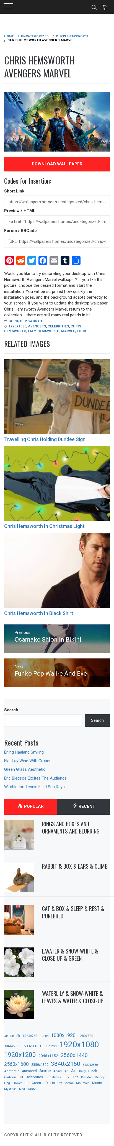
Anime (45, 1070)
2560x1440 (74, 1055)
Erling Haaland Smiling (24, 752)
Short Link (14, 191)
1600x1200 (48, 1046)
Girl (26, 1083)
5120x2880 (90, 1065)
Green (36, 1083)
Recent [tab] (86, 806)
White (31, 1089)
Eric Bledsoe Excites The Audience (35, 778)
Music (97, 1083)
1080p (44, 1036)
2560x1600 (16, 1064)
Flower (17, 1083)
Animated (29, 1071)
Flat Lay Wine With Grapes (27, 760)
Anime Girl (61, 1071)
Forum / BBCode (20, 230)
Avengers (37, 326)
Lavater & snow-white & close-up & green (70, 955)
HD (45, 1083)
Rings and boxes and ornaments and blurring (71, 827)
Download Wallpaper (57, 164)
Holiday (56, 1083)
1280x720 (85, 1036)
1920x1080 (17, 326)
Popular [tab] (33, 806)
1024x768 (30, 1036)
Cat (21, 1077)
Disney (100, 1077)
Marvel (68, 331)
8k (18, 1036)
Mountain (83, 1083)
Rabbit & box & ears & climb (75, 866)
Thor (81, 331)
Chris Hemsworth (25, 321)
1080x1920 (63, 1035)
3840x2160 (65, 1063)
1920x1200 (20, 1055)
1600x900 (29, 1046)
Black (92, 1071)
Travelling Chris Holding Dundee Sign (45, 439)
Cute (75, 1077)
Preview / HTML (19, 210)
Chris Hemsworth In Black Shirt (38, 613)
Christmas (53, 1077)
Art (74, 1071)
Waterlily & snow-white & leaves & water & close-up (72, 997)
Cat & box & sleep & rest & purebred (73, 912)
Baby (82, 1071)
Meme (69, 1083)
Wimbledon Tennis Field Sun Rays (34, 786)
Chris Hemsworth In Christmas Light (44, 526)
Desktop (86, 1077)
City (66, 1077)
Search (11, 709)
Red (22, 1089)
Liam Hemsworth (43, 331)
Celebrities (58, 326)
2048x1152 (48, 1055)
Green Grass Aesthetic (24, 769)
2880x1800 (39, 1064)
